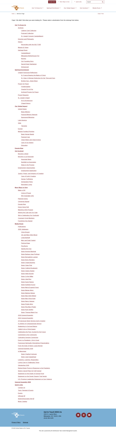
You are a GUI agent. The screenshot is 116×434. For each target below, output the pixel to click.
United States (22, 109)
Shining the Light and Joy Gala (27, 212)
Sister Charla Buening (28, 262)
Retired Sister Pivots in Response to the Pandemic (34, 368)
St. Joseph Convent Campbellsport (32, 36)
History (20, 42)
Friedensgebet (25, 86)
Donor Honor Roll (23, 207)
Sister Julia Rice (26, 279)
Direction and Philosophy (26, 39)
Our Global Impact (21, 106)
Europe (20, 129)
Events (20, 393)
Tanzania (24, 126)
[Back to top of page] (113, 430)
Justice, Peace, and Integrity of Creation (31, 173)
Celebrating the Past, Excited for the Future (32, 332)
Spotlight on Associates (28, 162)
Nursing (23, 58)
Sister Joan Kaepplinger (28, 357)
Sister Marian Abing (27, 290)
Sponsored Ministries (27, 117)
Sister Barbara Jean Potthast (30, 254)
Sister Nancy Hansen (27, 301)
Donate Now (19, 148)
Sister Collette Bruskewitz (29, 268)
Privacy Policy (16, 422)
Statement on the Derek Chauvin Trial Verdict (32, 376)
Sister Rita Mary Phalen (28, 307)
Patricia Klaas (25, 243)
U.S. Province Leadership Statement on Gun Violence (35, 379)
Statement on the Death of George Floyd (31, 373)
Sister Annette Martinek (28, 251)
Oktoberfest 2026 (23, 365)
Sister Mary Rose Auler (28, 298)
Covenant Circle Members (26, 218)
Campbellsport (25, 53)
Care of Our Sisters (27, 142)
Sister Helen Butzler (27, 273)
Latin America (22, 120)
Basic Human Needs (27, 134)
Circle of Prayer (26, 193)
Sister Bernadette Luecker (29, 257)
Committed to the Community (27, 335)
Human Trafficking (27, 179)
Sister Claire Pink (26, 265)
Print (102, 13)
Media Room (19, 224)
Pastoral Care (25, 137)
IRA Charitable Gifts (27, 196)
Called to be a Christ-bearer (27, 329)
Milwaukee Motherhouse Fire (30, 56)
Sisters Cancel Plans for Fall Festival (29, 371)
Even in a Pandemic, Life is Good (28, 340)
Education (24, 145)
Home (13, 13)
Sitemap (25, 422)
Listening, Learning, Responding (28, 360)
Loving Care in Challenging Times (28, 362)
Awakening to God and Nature (27, 326)
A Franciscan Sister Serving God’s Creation (31, 321)
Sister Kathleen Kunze (28, 285)
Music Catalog (22, 401)
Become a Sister (23, 154)
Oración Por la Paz (27, 89)
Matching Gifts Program (25, 210)
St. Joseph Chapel (24, 98)
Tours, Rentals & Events (25, 390)
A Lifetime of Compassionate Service (29, 323)
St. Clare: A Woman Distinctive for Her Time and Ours (38, 78)
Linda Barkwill (25, 237)
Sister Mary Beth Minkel (28, 296)
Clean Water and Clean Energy (31, 140)
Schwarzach (25, 67)
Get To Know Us (20, 25)
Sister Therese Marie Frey (29, 312)
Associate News (26, 159)
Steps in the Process (27, 165)
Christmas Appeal (23, 201)
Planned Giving (23, 199)
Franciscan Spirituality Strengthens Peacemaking (33, 343)
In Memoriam (22, 351)
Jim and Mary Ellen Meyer (29, 235)
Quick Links (19, 385)
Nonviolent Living (26, 184)
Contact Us (21, 387)
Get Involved (19, 151)
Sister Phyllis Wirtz (27, 304)
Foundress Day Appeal (25, 221)
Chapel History (25, 103)
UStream (21, 396)
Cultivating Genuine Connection (28, 337)
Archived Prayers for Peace (30, 92)
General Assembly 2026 (25, 348)
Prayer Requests (23, 95)
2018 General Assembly (25, 315)
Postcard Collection (27, 33)
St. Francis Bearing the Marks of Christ (33, 75)
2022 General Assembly (25, 318)
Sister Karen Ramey (27, 282)
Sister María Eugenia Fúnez (30, 287)
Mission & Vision (23, 47)
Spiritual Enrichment (22, 70)
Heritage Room (22, 50)
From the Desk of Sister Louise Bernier (30, 346)
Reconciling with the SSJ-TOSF (31, 44)
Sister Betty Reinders (28, 260)
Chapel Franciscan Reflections (27, 72)
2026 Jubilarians (23, 229)
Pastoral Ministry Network (29, 114)
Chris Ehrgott (25, 232)
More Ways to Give (21, 187)
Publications (22, 226)
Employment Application (28, 170)
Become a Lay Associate (26, 156)
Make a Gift (21, 190)
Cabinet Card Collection (28, 30)
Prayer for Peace (23, 84)
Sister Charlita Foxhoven (29, 354)
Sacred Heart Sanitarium (29, 64)
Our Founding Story (27, 61)
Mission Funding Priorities (26, 131)
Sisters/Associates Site (25, 399)
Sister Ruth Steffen (27, 309)
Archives (20, 28)
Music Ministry (25, 112)
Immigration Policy (27, 182)
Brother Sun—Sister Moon (29, 81)
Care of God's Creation (28, 176)
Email (99, 13)
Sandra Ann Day (26, 249)
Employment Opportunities (26, 168)
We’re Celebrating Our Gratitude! (28, 215)
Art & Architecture (27, 100)
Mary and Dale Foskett (28, 240)
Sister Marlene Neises (28, 293)
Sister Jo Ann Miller (27, 276)
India (19, 123)
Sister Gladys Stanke (27, 271)
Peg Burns (24, 246)
